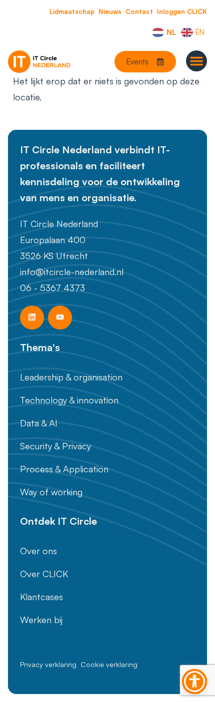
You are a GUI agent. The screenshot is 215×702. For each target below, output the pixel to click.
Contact (139, 11)
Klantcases (41, 596)
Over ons (38, 550)
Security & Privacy (55, 445)
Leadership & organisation (71, 376)
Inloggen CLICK (182, 11)
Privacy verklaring (48, 664)
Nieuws (110, 11)
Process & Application (64, 468)
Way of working (51, 491)
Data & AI (39, 422)
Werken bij (41, 619)
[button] (196, 60)
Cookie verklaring (109, 664)
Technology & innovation (69, 399)
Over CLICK (44, 573)
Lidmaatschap (72, 11)
